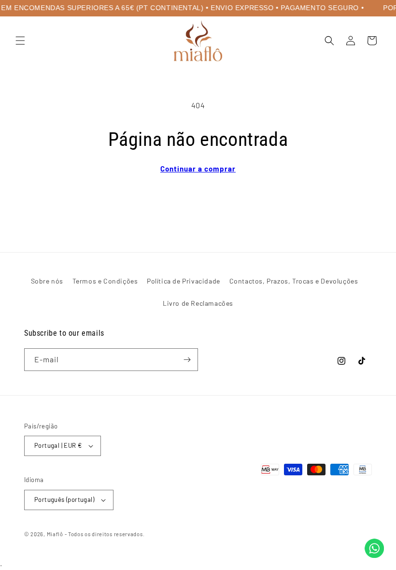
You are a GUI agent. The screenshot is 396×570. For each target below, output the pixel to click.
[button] (20, 40)
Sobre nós (47, 281)
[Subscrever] (187, 359)
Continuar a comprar (198, 168)
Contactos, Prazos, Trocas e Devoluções (293, 281)
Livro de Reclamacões (198, 303)
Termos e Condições (105, 281)
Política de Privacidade (183, 281)
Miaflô (55, 534)
